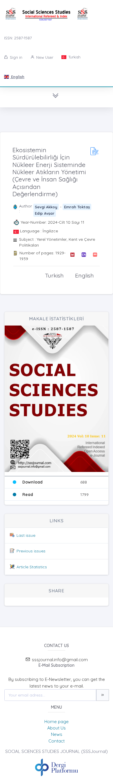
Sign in (15, 57)
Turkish (74, 57)
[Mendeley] (72, 256)
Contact (56, 741)
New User (44, 57)
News (56, 734)
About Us (56, 728)
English (17, 76)
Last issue (26, 535)
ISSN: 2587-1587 (18, 38)
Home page (56, 721)
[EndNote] (83, 256)
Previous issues (31, 551)
